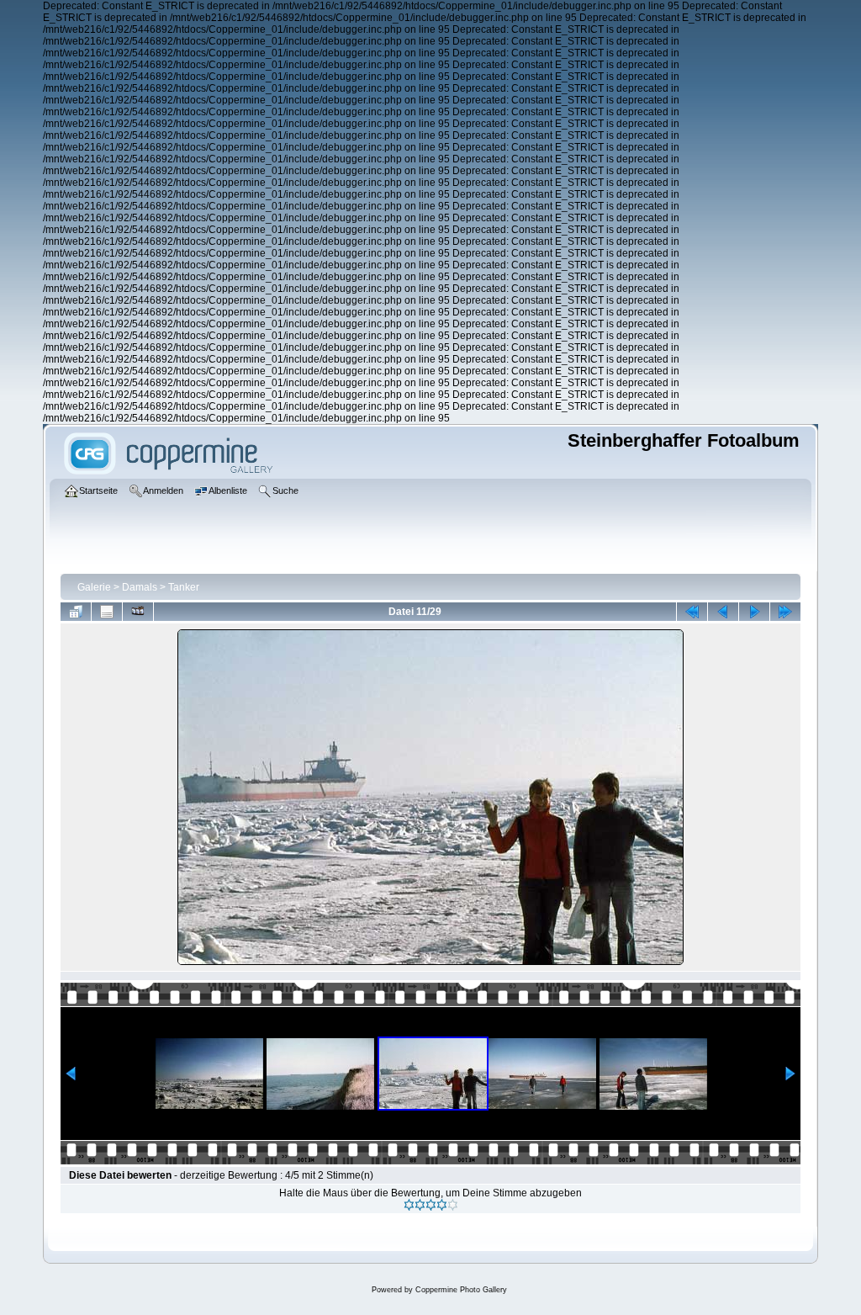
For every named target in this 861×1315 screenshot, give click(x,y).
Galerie (94, 587)
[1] (409, 1205)
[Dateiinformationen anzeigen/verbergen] (107, 611)
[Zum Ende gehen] (785, 611)
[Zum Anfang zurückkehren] (692, 611)
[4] (441, 1205)
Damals (139, 587)
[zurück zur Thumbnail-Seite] (76, 611)
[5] (452, 1205)
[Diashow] (138, 611)
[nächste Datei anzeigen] (754, 611)
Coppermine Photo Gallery (461, 1290)
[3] (430, 1205)
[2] (420, 1205)
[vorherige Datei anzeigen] (723, 611)
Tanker (183, 587)
